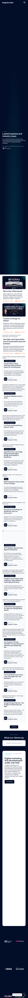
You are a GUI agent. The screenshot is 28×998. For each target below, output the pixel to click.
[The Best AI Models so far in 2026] (14, 387)
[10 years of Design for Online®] (14, 310)
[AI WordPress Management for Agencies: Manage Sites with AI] (14, 600)
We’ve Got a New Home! (12, 291)
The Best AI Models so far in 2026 (13, 397)
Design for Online (9, 301)
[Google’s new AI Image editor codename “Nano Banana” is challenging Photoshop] (14, 571)
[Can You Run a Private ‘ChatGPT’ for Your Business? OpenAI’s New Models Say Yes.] (14, 633)
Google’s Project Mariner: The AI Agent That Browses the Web (14, 704)
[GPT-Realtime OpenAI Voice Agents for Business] (14, 536)
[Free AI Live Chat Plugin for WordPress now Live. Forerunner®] (14, 503)
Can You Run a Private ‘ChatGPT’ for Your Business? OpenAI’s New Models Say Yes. (14, 644)
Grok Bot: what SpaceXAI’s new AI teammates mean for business (14, 341)
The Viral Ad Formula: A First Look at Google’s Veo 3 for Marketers (13, 676)
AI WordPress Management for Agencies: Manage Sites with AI (13, 608)
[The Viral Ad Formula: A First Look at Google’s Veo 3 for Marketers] (14, 668)
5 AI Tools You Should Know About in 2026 (13, 426)
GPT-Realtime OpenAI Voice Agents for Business (13, 549)
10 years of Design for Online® (11, 319)
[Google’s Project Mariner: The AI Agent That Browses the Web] (14, 696)
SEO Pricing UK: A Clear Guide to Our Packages (14, 482)
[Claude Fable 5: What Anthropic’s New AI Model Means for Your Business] (14, 357)
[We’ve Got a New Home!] (14, 282)
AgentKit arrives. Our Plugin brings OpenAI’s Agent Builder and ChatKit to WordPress (13, 454)
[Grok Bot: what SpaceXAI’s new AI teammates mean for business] (14, 336)
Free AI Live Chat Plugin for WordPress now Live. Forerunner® (13, 511)
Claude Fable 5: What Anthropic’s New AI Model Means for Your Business (12, 365)
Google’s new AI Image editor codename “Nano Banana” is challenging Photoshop (13, 580)
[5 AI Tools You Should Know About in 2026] (14, 417)
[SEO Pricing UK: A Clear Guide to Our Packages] (14, 475)
